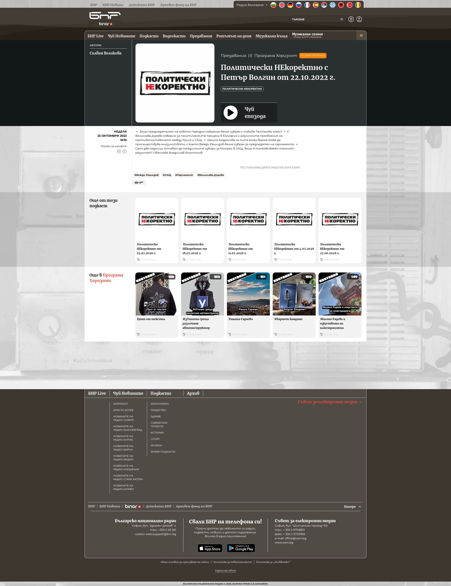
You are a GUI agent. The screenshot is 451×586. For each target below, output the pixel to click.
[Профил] (359, 19)
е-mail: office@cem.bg (290, 538)
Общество (158, 410)
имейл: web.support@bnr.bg (155, 534)
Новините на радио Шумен (123, 487)
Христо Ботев (123, 410)
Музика (156, 445)
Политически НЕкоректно (242, 88)
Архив (193, 393)
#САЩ (167, 175)
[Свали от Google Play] (241, 548)
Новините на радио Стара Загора (128, 477)
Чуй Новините (128, 393)
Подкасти (160, 393)
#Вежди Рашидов (146, 175)
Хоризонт (120, 403)
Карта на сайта (225, 570)
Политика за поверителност (232, 562)
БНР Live (97, 393)
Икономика (160, 403)
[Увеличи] (119, 151)
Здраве (156, 416)
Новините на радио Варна (123, 447)
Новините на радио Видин (123, 457)
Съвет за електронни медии (327, 401)
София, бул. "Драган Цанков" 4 (154, 525)
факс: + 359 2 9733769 (290, 534)
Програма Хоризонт (275, 55)
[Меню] (361, 35)
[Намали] (124, 151)
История (157, 432)
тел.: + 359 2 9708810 (290, 530)
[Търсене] (342, 19)
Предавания (233, 55)
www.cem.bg (284, 542)
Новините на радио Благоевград (127, 428)
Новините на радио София (123, 418)
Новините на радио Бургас (123, 438)
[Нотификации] (351, 19)
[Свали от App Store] (210, 548)
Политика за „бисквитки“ (273, 562)
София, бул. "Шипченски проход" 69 (301, 525)
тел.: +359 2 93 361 (163, 530)
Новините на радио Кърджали (126, 467)
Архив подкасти (163, 451)
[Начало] (105, 15)
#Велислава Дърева (210, 175)
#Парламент (184, 175)
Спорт (155, 439)
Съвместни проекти (159, 424)
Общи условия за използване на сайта (185, 562)
